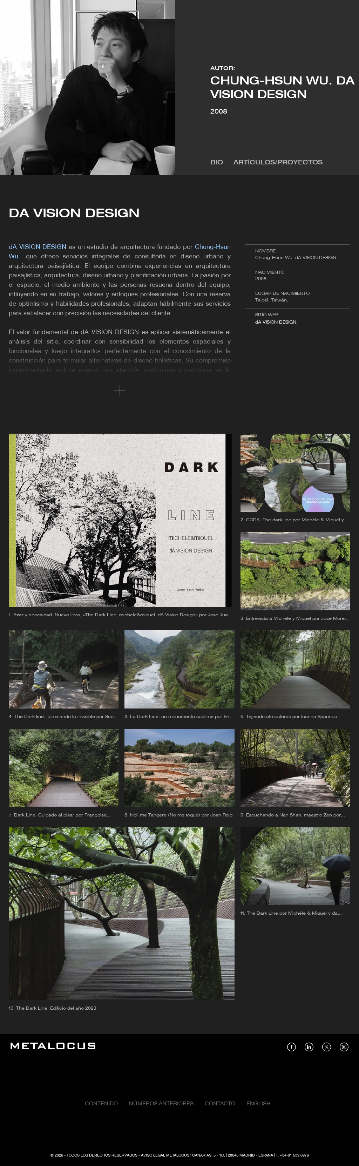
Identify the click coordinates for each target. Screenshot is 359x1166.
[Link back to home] (53, 1047)
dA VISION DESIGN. (276, 322)
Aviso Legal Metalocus (165, 1155)
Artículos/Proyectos (278, 163)
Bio (216, 163)
